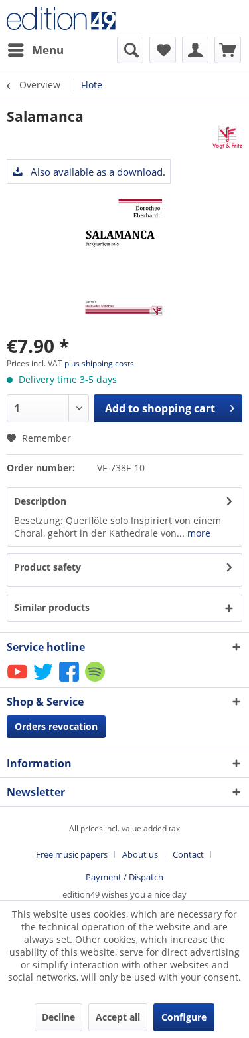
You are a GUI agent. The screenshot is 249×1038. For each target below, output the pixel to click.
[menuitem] (35, 50)
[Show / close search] (130, 50)
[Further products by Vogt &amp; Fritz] (227, 137)
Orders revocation (56, 726)
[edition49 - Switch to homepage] (66, 18)
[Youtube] (18, 680)
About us (140, 854)
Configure (184, 1017)
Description (40, 501)
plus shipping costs (99, 363)
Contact (188, 854)
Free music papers (72, 854)
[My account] (195, 50)
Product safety (47, 567)
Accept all (118, 1017)
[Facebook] (70, 680)
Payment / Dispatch (124, 877)
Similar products (52, 607)
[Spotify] (96, 680)
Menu (48, 49)
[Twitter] (44, 680)
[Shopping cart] (227, 50)
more (197, 533)
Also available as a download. (96, 171)
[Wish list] (162, 50)
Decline (58, 1017)
